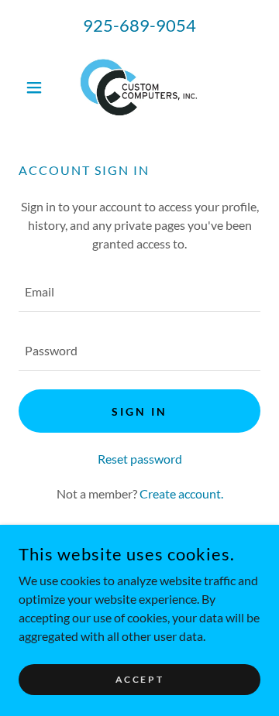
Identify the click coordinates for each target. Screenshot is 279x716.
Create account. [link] (181, 493)
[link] (140, 87)
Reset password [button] (140, 458)
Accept (139, 679)
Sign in (139, 411)
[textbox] (139, 292)
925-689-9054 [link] (139, 25)
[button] (37, 87)
